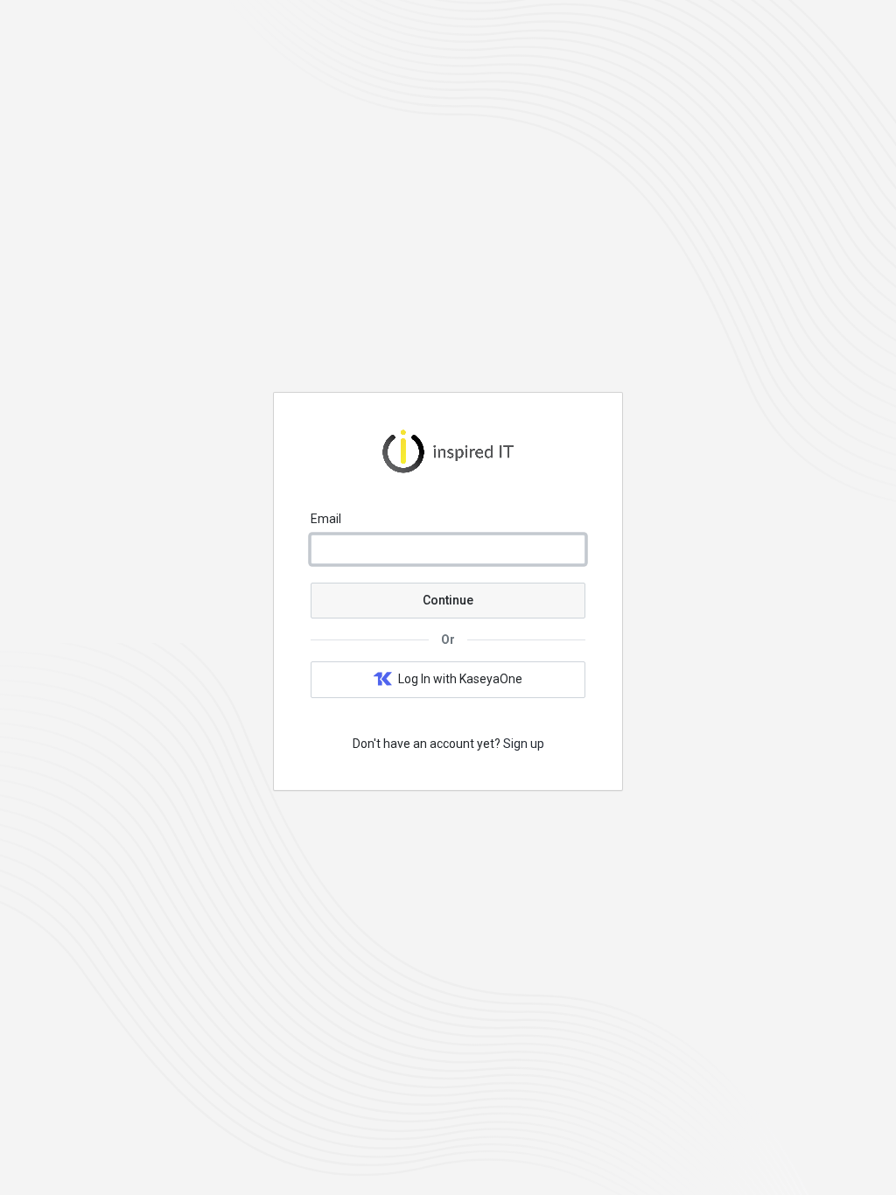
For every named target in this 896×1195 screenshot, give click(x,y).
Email (326, 519)
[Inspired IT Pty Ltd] (448, 469)
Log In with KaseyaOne (460, 679)
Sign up (523, 744)
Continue (448, 600)
